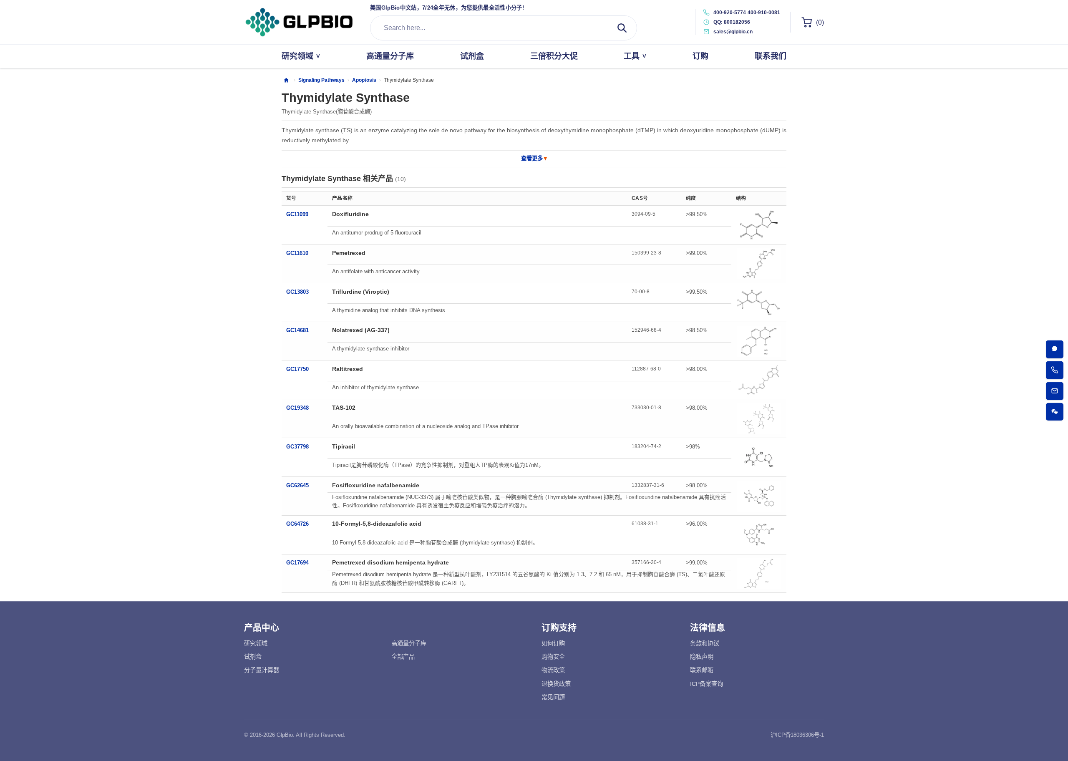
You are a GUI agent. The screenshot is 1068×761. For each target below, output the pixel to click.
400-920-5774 (729, 12)
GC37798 (297, 446)
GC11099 (297, 214)
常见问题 (553, 697)
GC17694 (297, 562)
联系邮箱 (701, 670)
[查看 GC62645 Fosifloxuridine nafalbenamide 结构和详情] (759, 496)
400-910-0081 (764, 12)
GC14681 (297, 330)
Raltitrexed (347, 368)
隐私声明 (701, 656)
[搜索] (622, 28)
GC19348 (297, 408)
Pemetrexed (348, 252)
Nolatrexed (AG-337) (361, 330)
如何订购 (553, 643)
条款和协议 (704, 643)
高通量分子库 (408, 643)
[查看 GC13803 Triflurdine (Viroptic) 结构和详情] (759, 302)
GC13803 (297, 292)
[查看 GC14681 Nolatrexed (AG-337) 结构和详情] (759, 341)
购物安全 (553, 656)
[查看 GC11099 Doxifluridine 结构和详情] (759, 224)
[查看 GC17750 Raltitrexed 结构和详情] (759, 379)
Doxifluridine (350, 214)
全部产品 (403, 656)
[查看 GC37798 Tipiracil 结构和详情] (759, 457)
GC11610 (297, 253)
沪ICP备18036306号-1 (797, 735)
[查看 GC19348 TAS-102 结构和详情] (759, 418)
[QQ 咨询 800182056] (1055, 349)
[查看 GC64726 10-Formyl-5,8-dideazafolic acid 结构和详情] (759, 534)
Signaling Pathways (321, 80)
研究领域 (255, 643)
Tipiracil (343, 446)
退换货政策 (556, 683)
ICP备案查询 (706, 683)
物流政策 (553, 670)
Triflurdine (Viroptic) (360, 291)
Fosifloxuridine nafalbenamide (375, 485)
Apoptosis (364, 80)
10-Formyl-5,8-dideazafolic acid (376, 523)
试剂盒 (253, 656)
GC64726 (297, 524)
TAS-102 (343, 407)
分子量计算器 (261, 670)
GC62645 (297, 485)
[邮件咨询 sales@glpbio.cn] (1055, 391)
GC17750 (297, 369)
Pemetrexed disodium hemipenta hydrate (390, 562)
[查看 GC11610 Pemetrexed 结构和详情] (759, 263)
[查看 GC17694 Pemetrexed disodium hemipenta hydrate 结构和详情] (759, 573)
